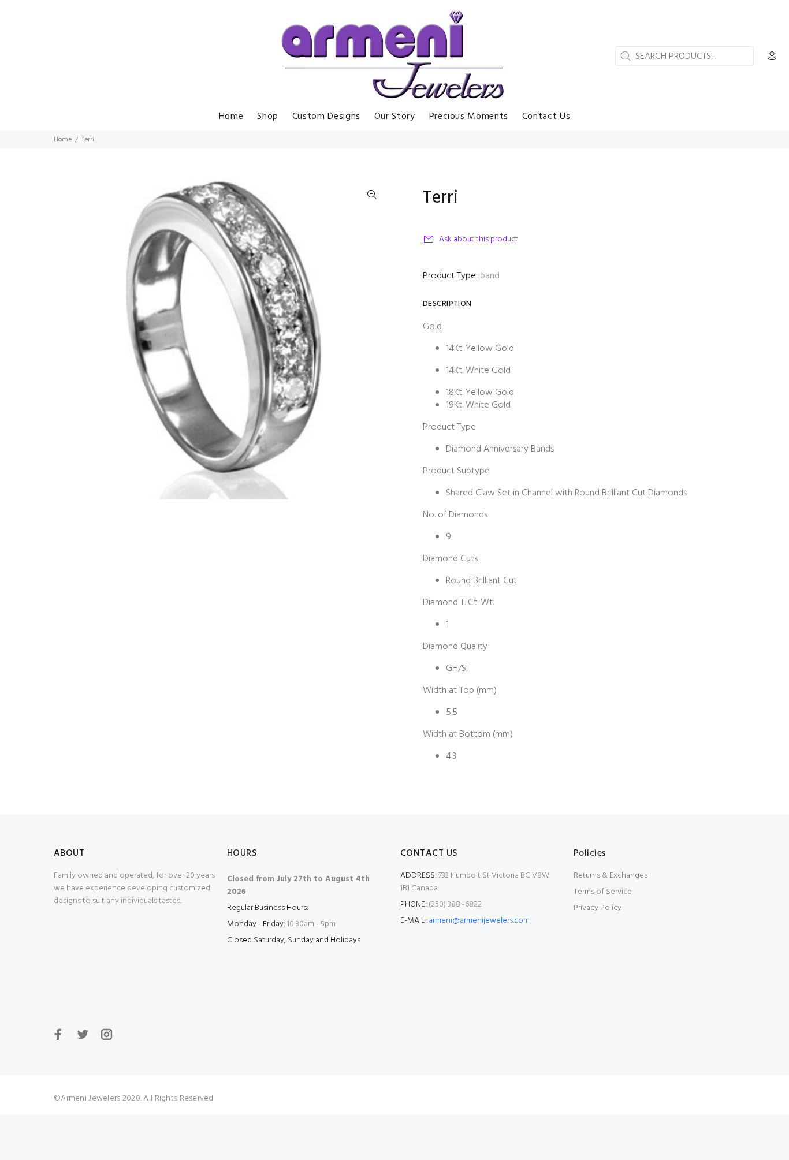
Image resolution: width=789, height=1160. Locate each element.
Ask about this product (478, 239)
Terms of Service (603, 891)
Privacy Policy (597, 908)
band (490, 276)
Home (63, 140)
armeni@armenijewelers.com (479, 920)
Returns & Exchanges (610, 875)
